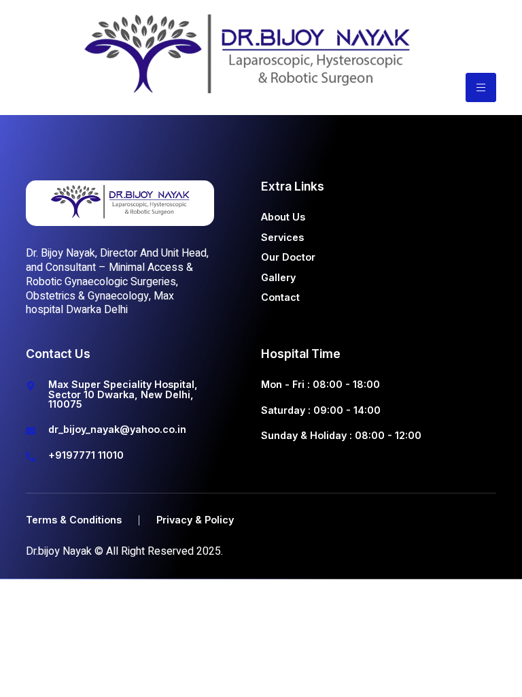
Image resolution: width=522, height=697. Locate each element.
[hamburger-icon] (481, 87)
